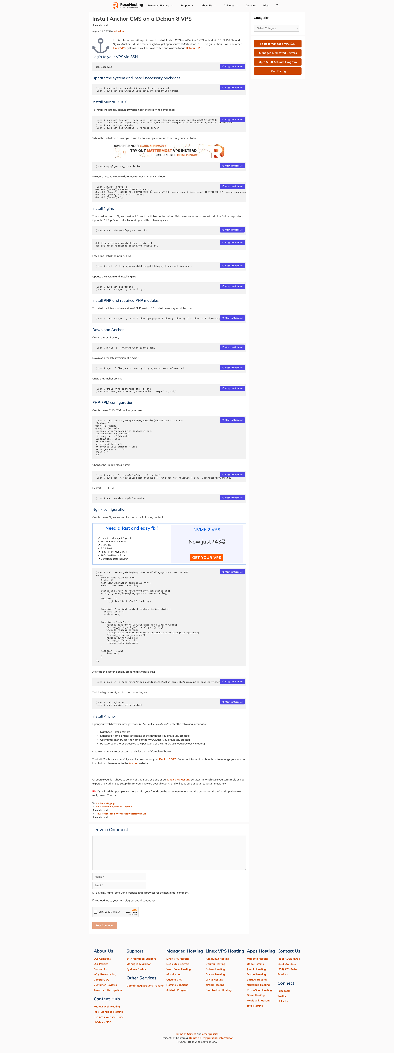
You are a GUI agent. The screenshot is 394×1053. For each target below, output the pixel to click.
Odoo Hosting (255, 963)
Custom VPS (174, 979)
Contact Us (101, 969)
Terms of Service (185, 1033)
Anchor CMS (102, 803)
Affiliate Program (177, 990)
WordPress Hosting (178, 969)
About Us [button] (206, 5)
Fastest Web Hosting (107, 1006)
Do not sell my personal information (211, 1037)
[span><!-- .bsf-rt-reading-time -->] (169, 156)
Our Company (102, 958)
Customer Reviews (105, 984)
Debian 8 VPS (194, 48)
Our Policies (101, 963)
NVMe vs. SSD (103, 1022)
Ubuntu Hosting (215, 963)
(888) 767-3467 (287, 963)
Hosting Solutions (177, 984)
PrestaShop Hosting (259, 990)
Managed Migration (139, 963)
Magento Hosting (257, 958)
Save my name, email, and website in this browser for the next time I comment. (142, 892)
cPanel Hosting (215, 984)
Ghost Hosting (256, 995)
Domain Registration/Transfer (145, 985)
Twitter (281, 996)
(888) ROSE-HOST (288, 958)
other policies (210, 1033)
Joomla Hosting (256, 969)
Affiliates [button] (229, 5)
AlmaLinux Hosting (217, 958)
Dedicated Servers (177, 963)
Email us (282, 974)
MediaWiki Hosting (259, 1000)
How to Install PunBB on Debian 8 (114, 806)
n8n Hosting (173, 974)
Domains (251, 5)
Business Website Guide (109, 1017)
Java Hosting (255, 1005)
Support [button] (185, 5)
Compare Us (101, 979)
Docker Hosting (215, 974)
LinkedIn (282, 1001)
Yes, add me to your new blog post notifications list (124, 900)
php (112, 803)
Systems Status (136, 969)
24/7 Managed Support (141, 958)
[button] (277, 5)
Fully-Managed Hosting (108, 1011)
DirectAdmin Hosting (219, 990)
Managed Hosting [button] (158, 5)
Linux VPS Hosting (178, 779)
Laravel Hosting (257, 979)
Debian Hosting (215, 969)
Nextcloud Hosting (258, 984)
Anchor (133, 763)
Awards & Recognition (108, 990)
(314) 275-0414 (287, 969)
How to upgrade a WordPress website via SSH (121, 813)
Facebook (283, 990)
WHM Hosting (214, 979)
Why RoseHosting (105, 974)
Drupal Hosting (256, 974)
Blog (266, 5)
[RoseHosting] (128, 5)
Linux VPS (119, 48)
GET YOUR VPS (206, 557)
